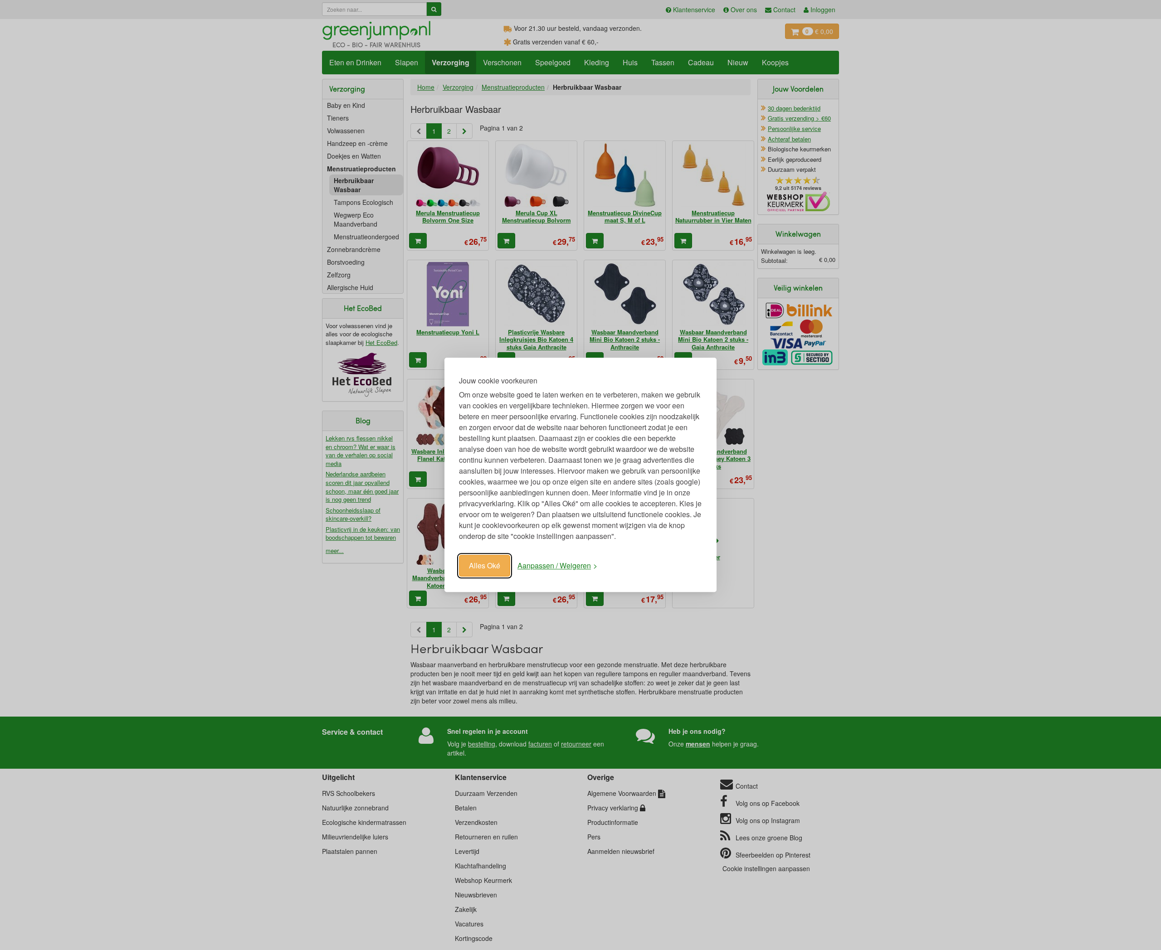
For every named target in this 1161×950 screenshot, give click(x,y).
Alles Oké (484, 565)
